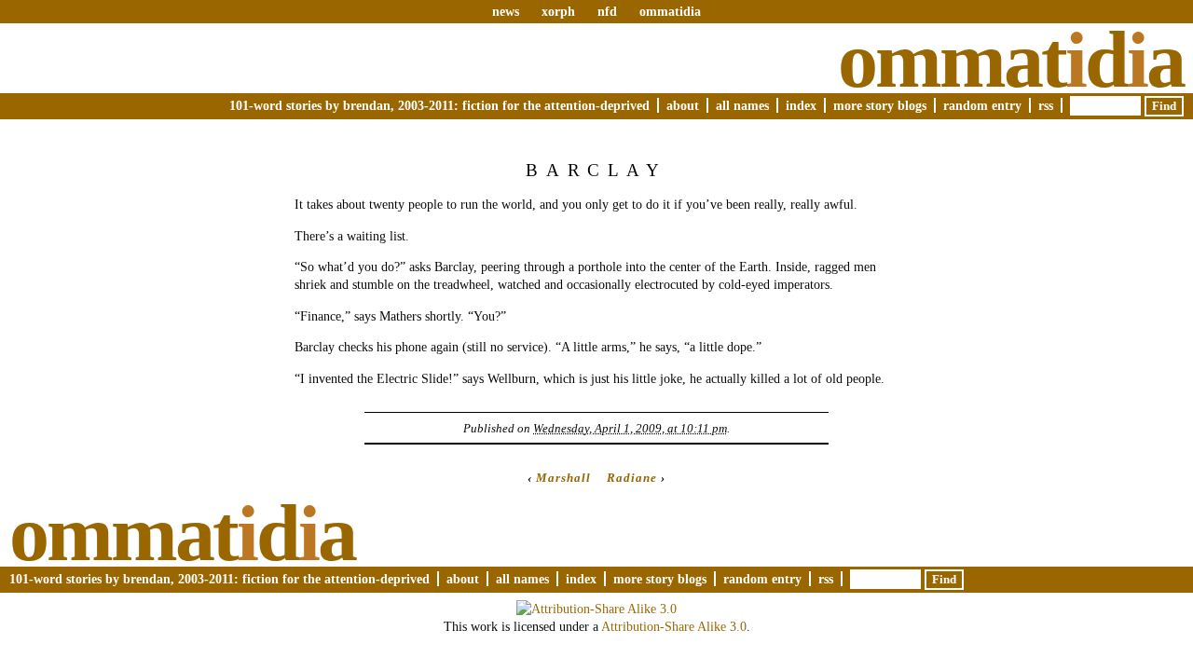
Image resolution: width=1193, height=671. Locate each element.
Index (801, 105)
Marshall (563, 478)
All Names (742, 105)
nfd (607, 11)
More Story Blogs (879, 105)
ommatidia (670, 11)
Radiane (632, 478)
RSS (1045, 105)
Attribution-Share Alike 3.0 (674, 626)
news (505, 11)
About (682, 105)
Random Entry (982, 105)
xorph (558, 11)
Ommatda (1011, 59)
